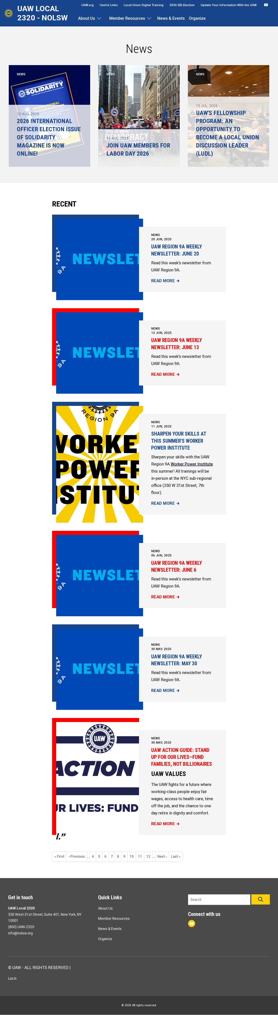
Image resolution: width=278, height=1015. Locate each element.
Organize (197, 18)
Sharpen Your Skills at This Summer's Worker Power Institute (178, 441)
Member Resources (127, 18)
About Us (86, 18)
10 (133, 856)
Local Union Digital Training (143, 5)
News (155, 235)
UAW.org (87, 5)
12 (149, 856)
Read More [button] (165, 281)
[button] (260, 899)
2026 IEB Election (182, 5)
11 (141, 856)
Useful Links (109, 5)
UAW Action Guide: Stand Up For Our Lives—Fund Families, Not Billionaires (181, 757)
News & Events (171, 18)
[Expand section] (99, 18)
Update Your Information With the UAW (229, 5)
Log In (12, 978)
